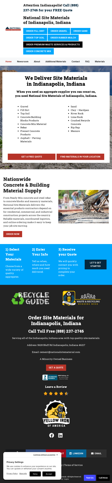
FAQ (87, 61)
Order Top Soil (35, 37)
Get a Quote (56, 367)
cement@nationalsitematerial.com (60, 352)
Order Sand (80, 31)
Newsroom (22, 61)
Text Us (90, 477)
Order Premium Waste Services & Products (53, 44)
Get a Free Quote (31, 156)
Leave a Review (56, 387)
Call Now (103, 477)
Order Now (12, 234)
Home (8, 61)
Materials (100, 61)
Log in (66, 479)
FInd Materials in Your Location (80, 156)
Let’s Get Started (95, 264)
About (37, 61)
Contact (76, 61)
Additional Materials (55, 61)
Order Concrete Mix (38, 51)
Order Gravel (59, 31)
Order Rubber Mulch (63, 37)
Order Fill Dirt (35, 31)
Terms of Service (73, 465)
